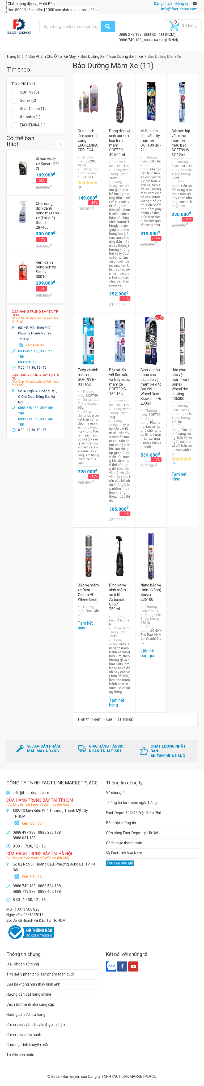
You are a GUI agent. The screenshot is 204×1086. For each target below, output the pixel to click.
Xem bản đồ (35, 345)
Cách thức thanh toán (124, 843)
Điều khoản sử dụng (22, 964)
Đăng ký (182, 3)
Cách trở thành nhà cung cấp (30, 1004)
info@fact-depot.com (179, 9)
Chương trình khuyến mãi (27, 1045)
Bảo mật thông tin (121, 823)
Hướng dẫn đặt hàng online (28, 994)
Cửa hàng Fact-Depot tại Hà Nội (132, 833)
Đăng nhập (163, 3)
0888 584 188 (154, 40)
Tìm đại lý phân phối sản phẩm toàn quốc (40, 974)
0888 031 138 (154, 35)
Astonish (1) (30, 117)
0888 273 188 (130, 34)
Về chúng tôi (116, 793)
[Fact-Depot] (19, 26)
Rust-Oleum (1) (33, 109)
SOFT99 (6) (29, 92)
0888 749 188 (130, 40)
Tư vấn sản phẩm (21, 1055)
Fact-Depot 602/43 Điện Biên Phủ (133, 813)
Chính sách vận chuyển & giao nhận (35, 1024)
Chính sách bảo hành (23, 1034)
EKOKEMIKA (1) (32, 125)
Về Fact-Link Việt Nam (124, 853)
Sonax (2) (28, 100)
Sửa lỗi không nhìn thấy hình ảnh (33, 984)
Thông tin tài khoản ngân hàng (131, 803)
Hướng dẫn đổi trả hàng (25, 1014)
